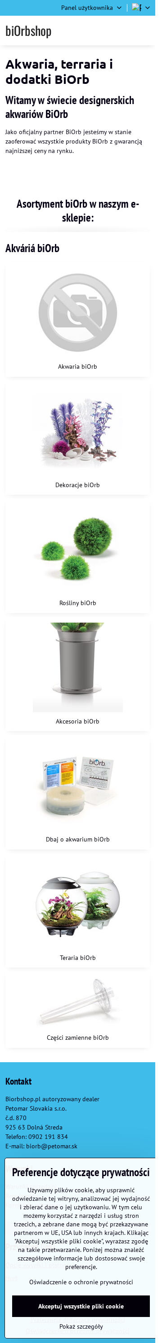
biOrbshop (28, 30)
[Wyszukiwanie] (100, 30)
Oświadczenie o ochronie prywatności (81, 1282)
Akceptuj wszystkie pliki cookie (81, 1306)
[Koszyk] (122, 30)
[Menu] (144, 30)
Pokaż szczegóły (81, 1326)
